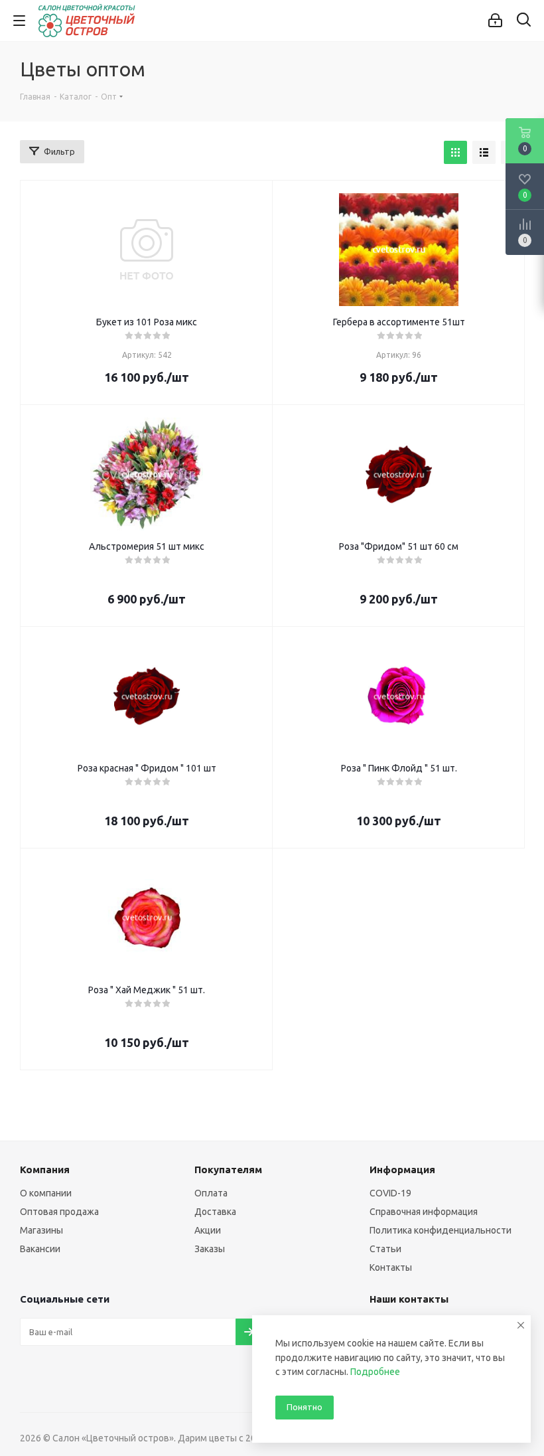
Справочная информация (424, 1211)
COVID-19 (390, 1193)
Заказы (209, 1249)
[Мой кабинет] (495, 20)
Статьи (385, 1249)
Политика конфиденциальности (440, 1230)
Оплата (211, 1193)
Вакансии (40, 1249)
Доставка (215, 1211)
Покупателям (228, 1169)
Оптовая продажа (59, 1211)
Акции (207, 1230)
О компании (46, 1193)
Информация (402, 1169)
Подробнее (375, 1371)
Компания (45, 1169)
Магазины (41, 1230)
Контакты (391, 1267)
